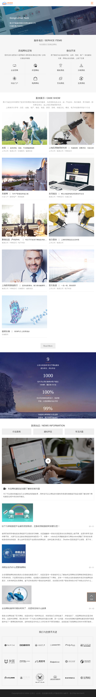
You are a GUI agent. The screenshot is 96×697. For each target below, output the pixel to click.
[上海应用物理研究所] (71, 128)
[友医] (24, 128)
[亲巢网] (24, 174)
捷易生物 (6, 331)
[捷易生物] (24, 312)
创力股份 (53, 239)
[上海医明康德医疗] (24, 266)
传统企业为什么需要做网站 (14, 567)
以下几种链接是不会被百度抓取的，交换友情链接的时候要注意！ (31, 526)
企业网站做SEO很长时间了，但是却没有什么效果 (24, 608)
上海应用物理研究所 (58, 147)
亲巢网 (5, 193)
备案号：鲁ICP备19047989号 (73, 693)
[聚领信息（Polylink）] (24, 220)
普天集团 (53, 285)
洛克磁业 (53, 193)
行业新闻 (17, 431)
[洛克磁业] (71, 174)
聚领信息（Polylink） (11, 239)
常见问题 (79, 431)
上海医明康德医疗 (10, 285)
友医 (4, 147)
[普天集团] (71, 266)
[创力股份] (71, 220)
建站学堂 (48, 431)
